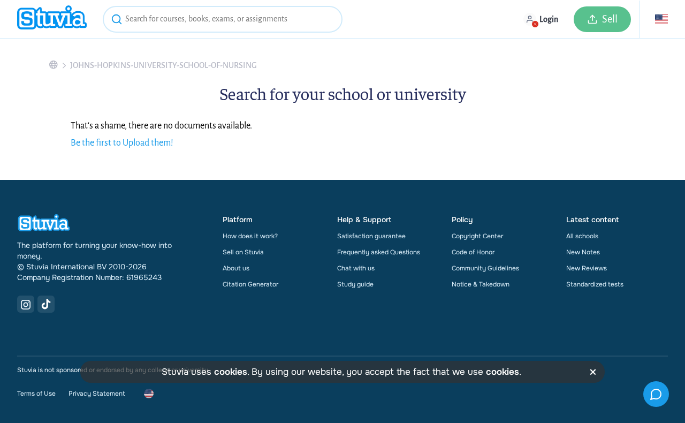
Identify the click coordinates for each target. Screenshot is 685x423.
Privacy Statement (96, 393)
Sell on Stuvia (243, 252)
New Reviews (586, 268)
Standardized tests (594, 284)
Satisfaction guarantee (371, 236)
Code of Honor (473, 252)
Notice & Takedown (480, 284)
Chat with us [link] (356, 268)
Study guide (355, 284)
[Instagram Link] (25, 304)
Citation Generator (250, 284)
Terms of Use (36, 393)
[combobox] (222, 19)
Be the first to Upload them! (122, 143)
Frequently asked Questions (378, 252)
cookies (230, 371)
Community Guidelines (485, 268)
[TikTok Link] (46, 304)
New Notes (583, 252)
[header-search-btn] (117, 20)
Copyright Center (477, 236)
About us (236, 268)
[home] (52, 19)
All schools (582, 236)
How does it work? (250, 236)
